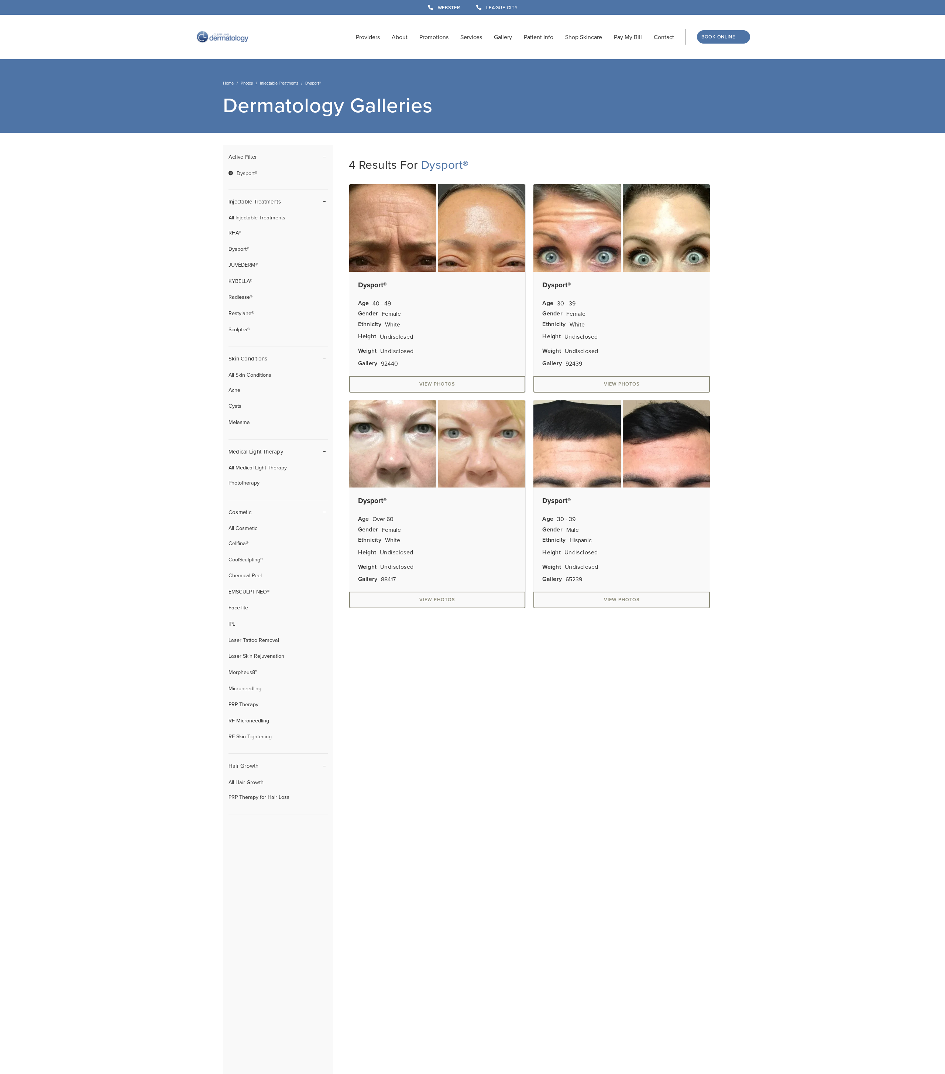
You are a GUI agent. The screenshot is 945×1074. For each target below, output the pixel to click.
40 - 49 (381, 303)
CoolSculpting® (245, 559)
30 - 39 (566, 303)
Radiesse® (240, 297)
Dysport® (238, 249)
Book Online (718, 36)
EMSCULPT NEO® (248, 591)
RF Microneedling (248, 720)
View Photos (437, 383)
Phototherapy (244, 482)
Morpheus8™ (243, 672)
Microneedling (244, 688)
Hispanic (581, 540)
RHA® (234, 232)
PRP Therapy (243, 704)
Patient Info (538, 37)
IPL (231, 623)
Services (471, 37)
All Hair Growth (246, 782)
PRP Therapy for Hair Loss (258, 797)
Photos (247, 83)
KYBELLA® (240, 281)
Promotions (434, 37)
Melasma (239, 422)
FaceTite (238, 607)
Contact (664, 37)
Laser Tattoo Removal (253, 640)
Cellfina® (238, 543)
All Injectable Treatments (256, 217)
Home (228, 83)
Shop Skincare (583, 37)
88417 (388, 579)
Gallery (503, 37)
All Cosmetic (242, 528)
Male (572, 529)
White (392, 324)
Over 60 (383, 519)
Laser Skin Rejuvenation (256, 656)
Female (391, 313)
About (400, 37)
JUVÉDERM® (243, 264)
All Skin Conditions (249, 375)
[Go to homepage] (222, 37)
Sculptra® (239, 329)
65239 (574, 579)
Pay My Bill (628, 37)
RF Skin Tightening (250, 736)
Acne (234, 390)
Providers (368, 37)
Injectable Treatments (279, 83)
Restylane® (241, 313)
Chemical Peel (245, 575)
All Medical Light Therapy (257, 467)
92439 (574, 363)
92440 (389, 363)
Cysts (234, 406)
